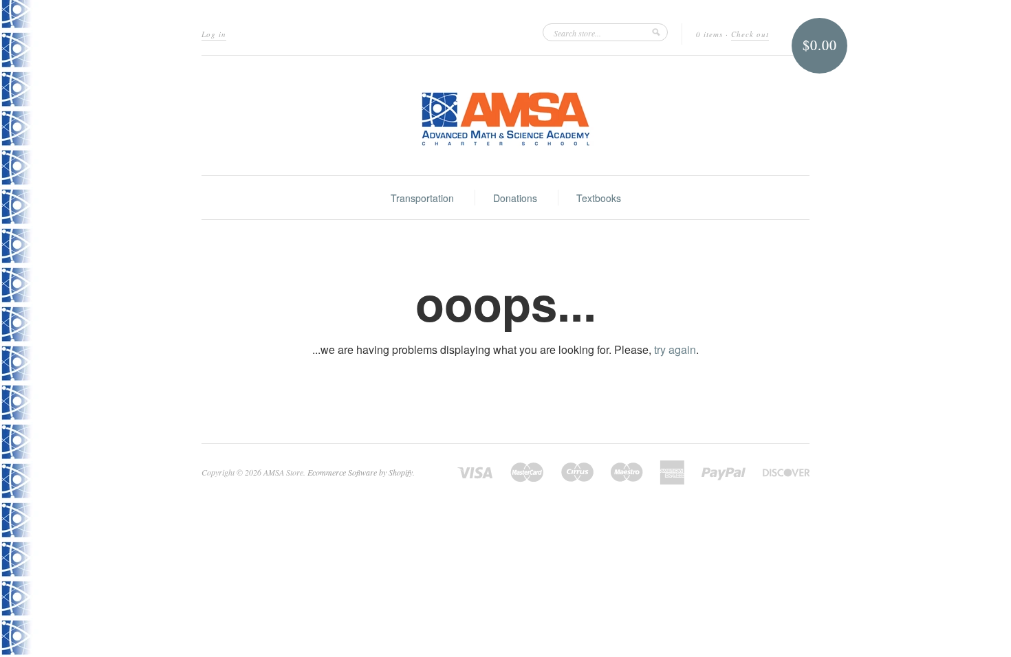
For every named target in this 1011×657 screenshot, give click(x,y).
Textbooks (598, 198)
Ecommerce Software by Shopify (360, 472)
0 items (709, 34)
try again (675, 349)
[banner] (505, 115)
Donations (515, 198)
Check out (750, 34)
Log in (214, 34)
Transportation (422, 198)
